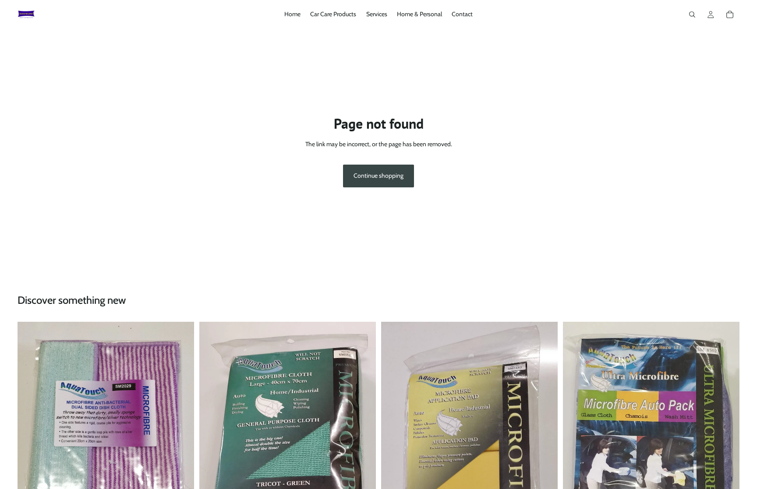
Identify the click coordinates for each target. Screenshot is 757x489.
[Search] (692, 14)
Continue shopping (378, 175)
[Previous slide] (576, 451)
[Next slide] (726, 451)
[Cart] (729, 14)
